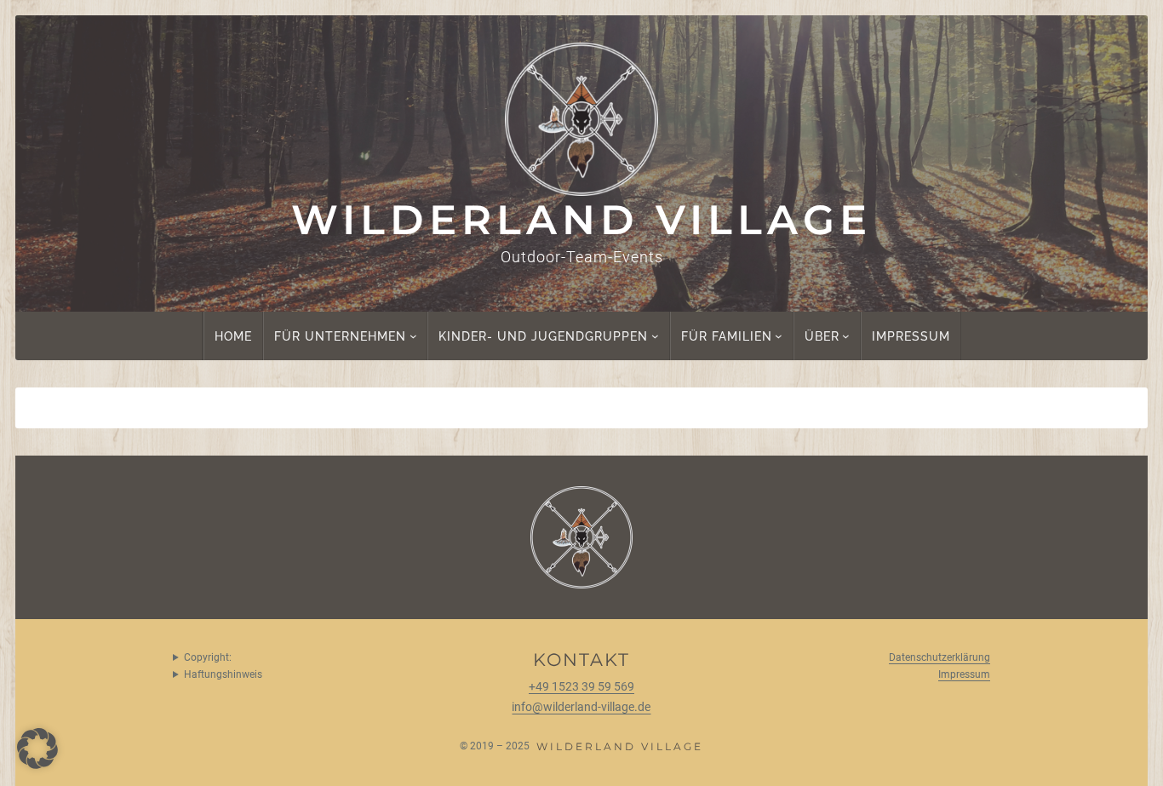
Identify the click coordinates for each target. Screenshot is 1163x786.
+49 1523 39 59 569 (581, 687)
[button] (37, 748)
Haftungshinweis (223, 674)
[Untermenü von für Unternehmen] (413, 336)
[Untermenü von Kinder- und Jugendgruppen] (655, 336)
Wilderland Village (581, 219)
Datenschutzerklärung (939, 657)
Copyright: (208, 657)
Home (233, 336)
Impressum (964, 674)
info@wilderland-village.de (581, 707)
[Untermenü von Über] (846, 336)
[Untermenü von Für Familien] (778, 336)
